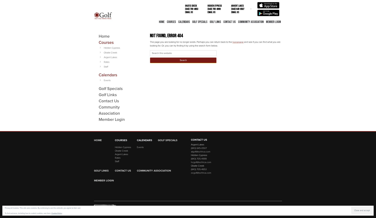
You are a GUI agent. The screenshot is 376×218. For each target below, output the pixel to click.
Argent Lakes (110, 57)
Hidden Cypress (112, 47)
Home (104, 36)
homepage (238, 42)
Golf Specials (111, 88)
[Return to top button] (372, 127)
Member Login (112, 119)
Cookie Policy (56, 213)
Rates (106, 62)
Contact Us (109, 101)
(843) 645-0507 (199, 148)
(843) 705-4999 (199, 158)
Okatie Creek (110, 52)
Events (107, 80)
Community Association (109, 110)
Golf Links (108, 95)
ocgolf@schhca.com (201, 172)
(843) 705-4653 (199, 169)
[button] (171, 22)
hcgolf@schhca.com (201, 162)
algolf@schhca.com (200, 151)
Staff (106, 66)
